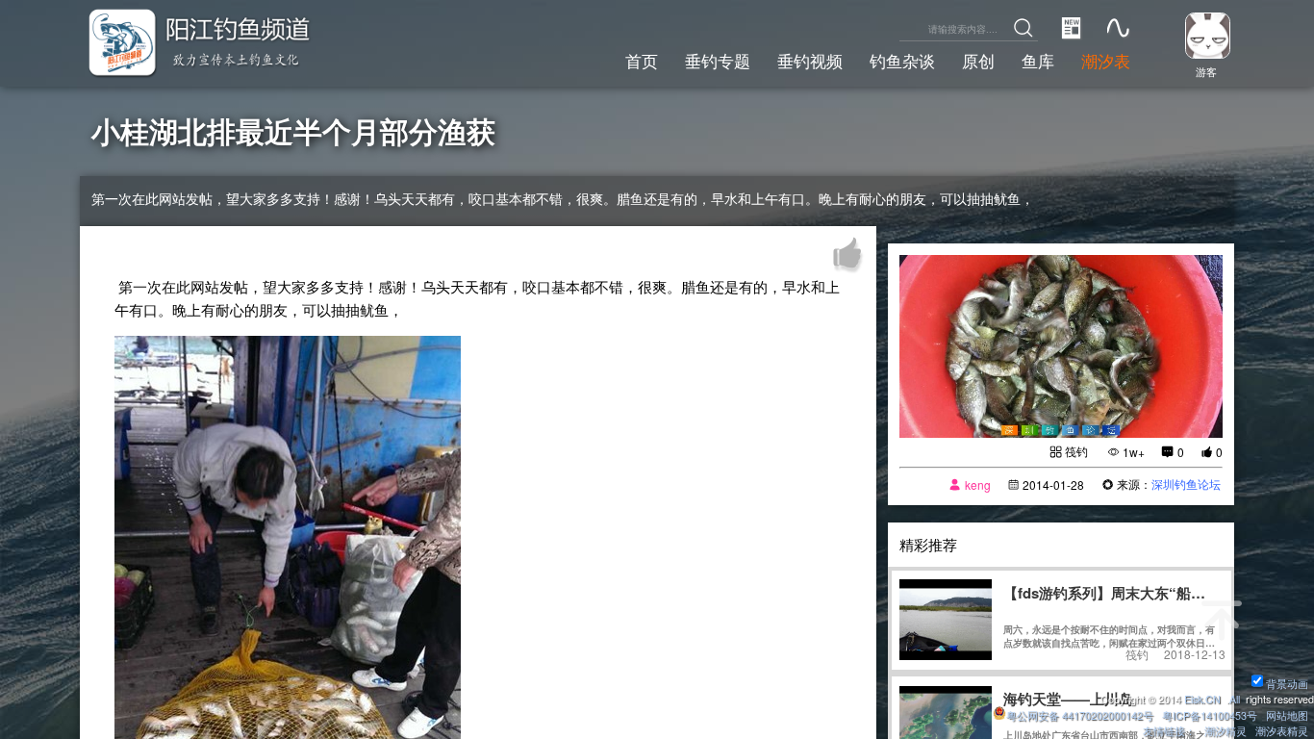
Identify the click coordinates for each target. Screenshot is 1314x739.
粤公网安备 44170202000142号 (1081, 715)
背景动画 (1287, 683)
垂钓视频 (810, 60)
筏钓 (1076, 451)
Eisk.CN (1202, 699)
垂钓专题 (717, 60)
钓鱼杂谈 (902, 60)
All (1234, 699)
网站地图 (1287, 715)
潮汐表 (1105, 60)
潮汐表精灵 (1281, 731)
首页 (641, 60)
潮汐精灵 (1225, 731)
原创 (978, 60)
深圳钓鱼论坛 (1186, 483)
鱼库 (1038, 60)
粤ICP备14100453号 (1209, 715)
